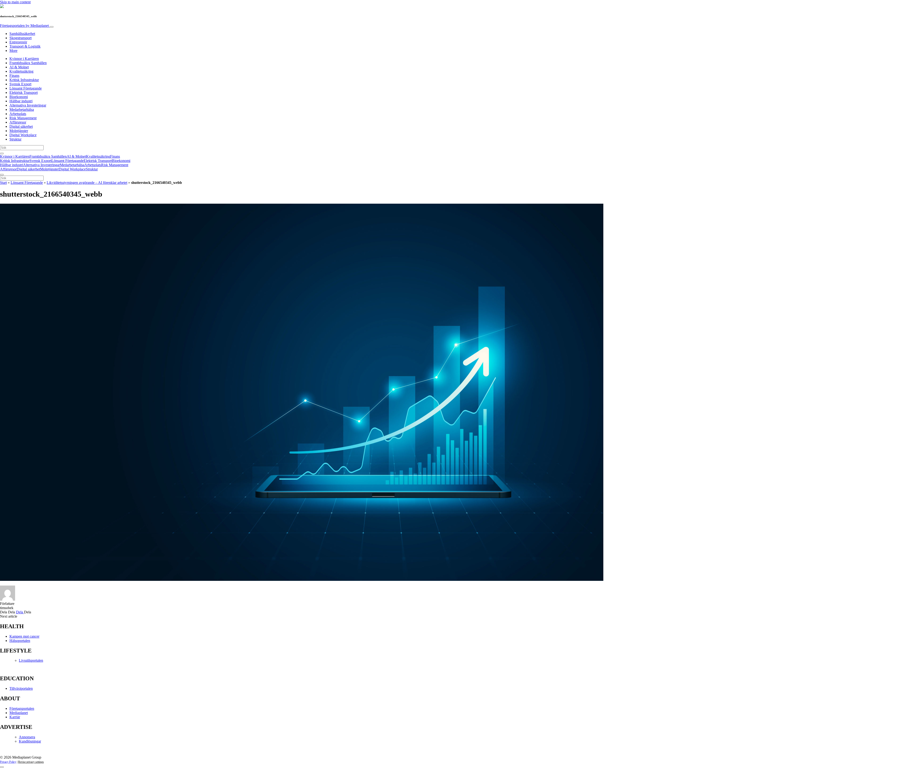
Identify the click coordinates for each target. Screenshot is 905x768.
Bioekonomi (18, 97)
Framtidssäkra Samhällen (28, 63)
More (13, 51)
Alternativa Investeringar (27, 105)
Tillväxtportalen (21, 688)
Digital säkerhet (21, 126)
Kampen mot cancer (24, 636)
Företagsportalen (24, 26)
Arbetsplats (17, 114)
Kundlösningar (30, 741)
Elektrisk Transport (23, 93)
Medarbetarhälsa (21, 109)
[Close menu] (2, 174)
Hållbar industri (21, 101)
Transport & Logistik (25, 46)
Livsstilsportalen (31, 660)
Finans (14, 76)
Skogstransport (20, 38)
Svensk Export (20, 84)
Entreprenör (18, 42)
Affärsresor (17, 122)
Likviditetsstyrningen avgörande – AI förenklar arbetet (87, 183)
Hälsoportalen (19, 641)
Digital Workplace (23, 135)
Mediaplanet (18, 713)
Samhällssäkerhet (22, 34)
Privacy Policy (8, 762)
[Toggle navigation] (51, 27)
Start (3, 183)
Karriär (14, 717)
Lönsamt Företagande (25, 88)
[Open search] (2, 153)
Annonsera (27, 737)
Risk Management (23, 118)
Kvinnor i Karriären (24, 59)
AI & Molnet (19, 67)
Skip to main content (15, 2)
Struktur (15, 139)
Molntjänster (18, 131)
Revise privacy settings (31, 762)
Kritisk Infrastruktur (24, 80)
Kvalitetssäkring (21, 71)
